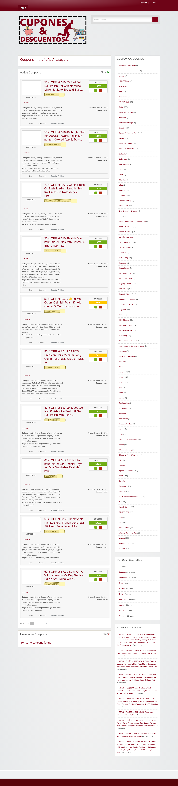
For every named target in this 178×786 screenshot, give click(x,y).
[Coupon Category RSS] (108, 59)
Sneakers (122, 465)
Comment (42, 123)
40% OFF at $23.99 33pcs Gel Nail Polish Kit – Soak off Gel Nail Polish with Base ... (63, 411)
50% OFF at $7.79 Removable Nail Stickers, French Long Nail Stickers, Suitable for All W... (64, 522)
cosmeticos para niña (50, 280)
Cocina (122, 589)
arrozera (122, 86)
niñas (31, 163)
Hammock (123, 263)
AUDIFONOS (124, 102)
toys (45, 274)
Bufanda (122, 154)
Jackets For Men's (126, 304)
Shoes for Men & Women (128, 455)
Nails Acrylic (39, 224)
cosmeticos (36, 280)
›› (46, 623)
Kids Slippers (124, 320)
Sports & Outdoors (34, 552)
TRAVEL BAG (27, 277)
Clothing (45, 266)
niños (24, 285)
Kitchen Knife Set (125, 330)
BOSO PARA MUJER (127, 149)
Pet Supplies (124, 403)
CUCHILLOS (124, 206)
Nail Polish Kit (27, 446)
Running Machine (126, 424)
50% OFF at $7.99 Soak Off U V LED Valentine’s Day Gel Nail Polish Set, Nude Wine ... (64, 575)
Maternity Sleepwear (127, 356)
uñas (44, 113)
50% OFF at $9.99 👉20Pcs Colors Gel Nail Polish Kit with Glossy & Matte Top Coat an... (63, 302)
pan (120, 388)
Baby (32, 264)
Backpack (123, 118)
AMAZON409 (31, 423)
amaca (121, 76)
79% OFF (30, 224)
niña (59, 282)
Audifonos (123, 578)
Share (31, 123)
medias (122, 362)
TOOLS (122, 491)
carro (121, 169)
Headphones (124, 268)
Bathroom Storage (126, 123)
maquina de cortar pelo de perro (131, 346)
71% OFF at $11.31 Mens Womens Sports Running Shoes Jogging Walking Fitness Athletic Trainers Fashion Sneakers (137, 653)
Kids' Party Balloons (126, 325)
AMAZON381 (31, 587)
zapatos (122, 548)
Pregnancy (123, 413)
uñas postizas (50, 224)
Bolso (29, 280)
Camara (122, 616)
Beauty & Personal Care (46, 108)
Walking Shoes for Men (128, 533)
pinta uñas (37, 113)
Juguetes (30, 272)
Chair (121, 175)
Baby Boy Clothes (126, 112)
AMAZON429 (31, 314)
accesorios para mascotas (129, 71)
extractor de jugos (126, 242)
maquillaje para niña (48, 282)
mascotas (123, 351)
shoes (121, 445)
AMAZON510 (31, 97)
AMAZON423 (31, 366)
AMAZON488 (31, 147)
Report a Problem (57, 123)
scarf (121, 434)
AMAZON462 (31, 200)
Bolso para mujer (34, 266)
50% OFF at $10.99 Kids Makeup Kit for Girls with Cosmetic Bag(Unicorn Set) (64, 242)
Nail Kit (33, 171)
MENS (121, 367)
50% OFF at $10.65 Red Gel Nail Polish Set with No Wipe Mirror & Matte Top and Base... (64, 86)
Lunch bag (123, 336)
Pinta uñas (123, 599)
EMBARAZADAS (38, 383)
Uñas (121, 583)
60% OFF (30, 502)
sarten (121, 429)
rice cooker (123, 419)
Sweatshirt (123, 486)
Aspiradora (123, 97)
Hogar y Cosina (43, 160)
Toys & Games (54, 274)
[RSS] (159, 3)
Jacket (121, 605)
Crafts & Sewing (125, 201)
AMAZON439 (31, 253)
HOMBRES (123, 289)
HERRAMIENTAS (125, 273)
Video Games (124, 528)
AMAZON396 (31, 534)
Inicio (23, 8)
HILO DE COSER (125, 278)
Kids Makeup (35, 282)
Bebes (24, 266)
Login (153, 3)
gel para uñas (46, 110)
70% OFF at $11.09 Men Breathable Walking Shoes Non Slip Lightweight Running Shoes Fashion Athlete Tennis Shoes (137, 690)
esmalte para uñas (33, 110)
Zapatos (122, 572)
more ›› (27, 103)
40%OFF (30, 443)
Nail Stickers (39, 558)
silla (120, 460)
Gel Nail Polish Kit (49, 116)
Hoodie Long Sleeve (127, 299)
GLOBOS (122, 252)
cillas (121, 185)
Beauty (33, 108)
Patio (121, 393)
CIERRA (122, 180)
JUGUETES (57, 502)
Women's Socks (125, 543)
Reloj (121, 594)
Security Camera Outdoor (129, 439)
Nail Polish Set (27, 610)
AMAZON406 (31, 475)
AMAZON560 (124, 81)
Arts (32, 214)
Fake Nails (54, 391)
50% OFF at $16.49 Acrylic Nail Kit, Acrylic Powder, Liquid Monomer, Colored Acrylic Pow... (64, 136)
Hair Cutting (123, 258)
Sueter (121, 476)
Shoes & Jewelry (125, 450)
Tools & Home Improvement (32, 274)
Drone (121, 610)
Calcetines (123, 159)
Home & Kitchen (56, 160)
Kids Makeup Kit (28, 505)
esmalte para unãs (34, 116)
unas (49, 113)
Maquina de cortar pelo (128, 341)
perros (121, 398)
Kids (36, 272)
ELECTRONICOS (125, 226)
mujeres (29, 113)
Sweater (122, 481)
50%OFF (30, 335)
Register (143, 3)
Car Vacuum (124, 164)
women (54, 113)
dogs (121, 216)
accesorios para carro (127, 66)
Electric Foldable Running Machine (132, 221)
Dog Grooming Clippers (128, 211)
